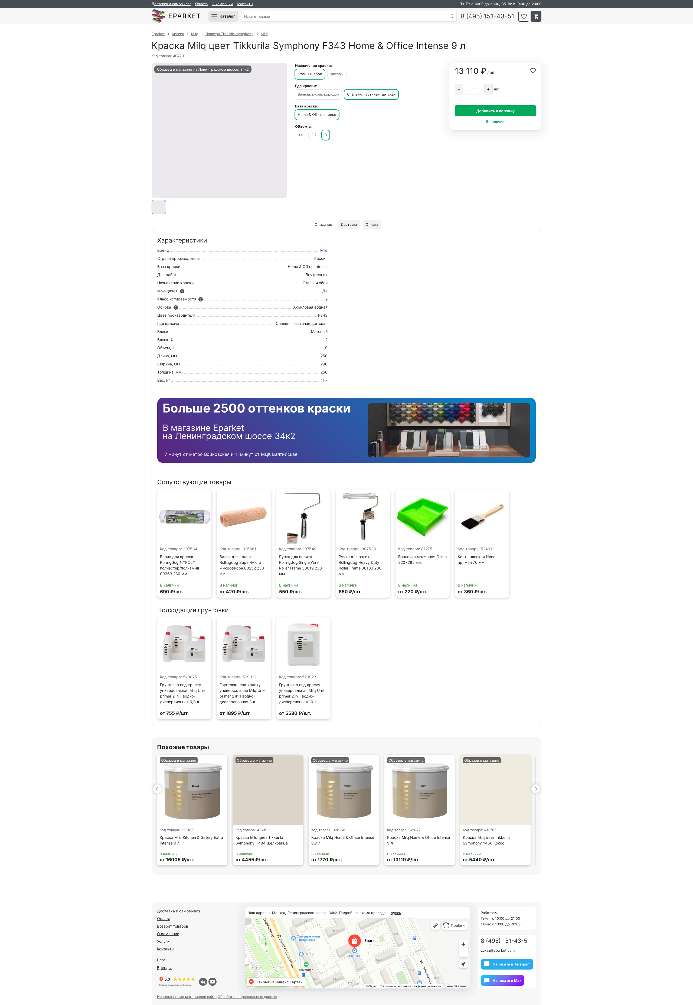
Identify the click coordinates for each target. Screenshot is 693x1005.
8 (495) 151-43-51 (487, 16)
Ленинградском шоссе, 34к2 (223, 69)
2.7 (313, 135)
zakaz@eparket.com (498, 950)
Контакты (245, 4)
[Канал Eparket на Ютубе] (212, 982)
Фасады (337, 74)
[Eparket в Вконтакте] (203, 982)
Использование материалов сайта (187, 996)
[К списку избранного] (523, 16)
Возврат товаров (172, 926)
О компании (222, 4)
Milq (324, 250)
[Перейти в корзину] (536, 16)
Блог (161, 960)
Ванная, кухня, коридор (318, 94)
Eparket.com (176, 16)
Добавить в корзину (495, 111)
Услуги (163, 941)
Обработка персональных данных (247, 996)
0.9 (300, 135)
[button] (157, 788)
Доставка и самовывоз (171, 4)
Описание (323, 224)
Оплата (201, 4)
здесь (396, 913)
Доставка (349, 224)
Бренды (164, 967)
